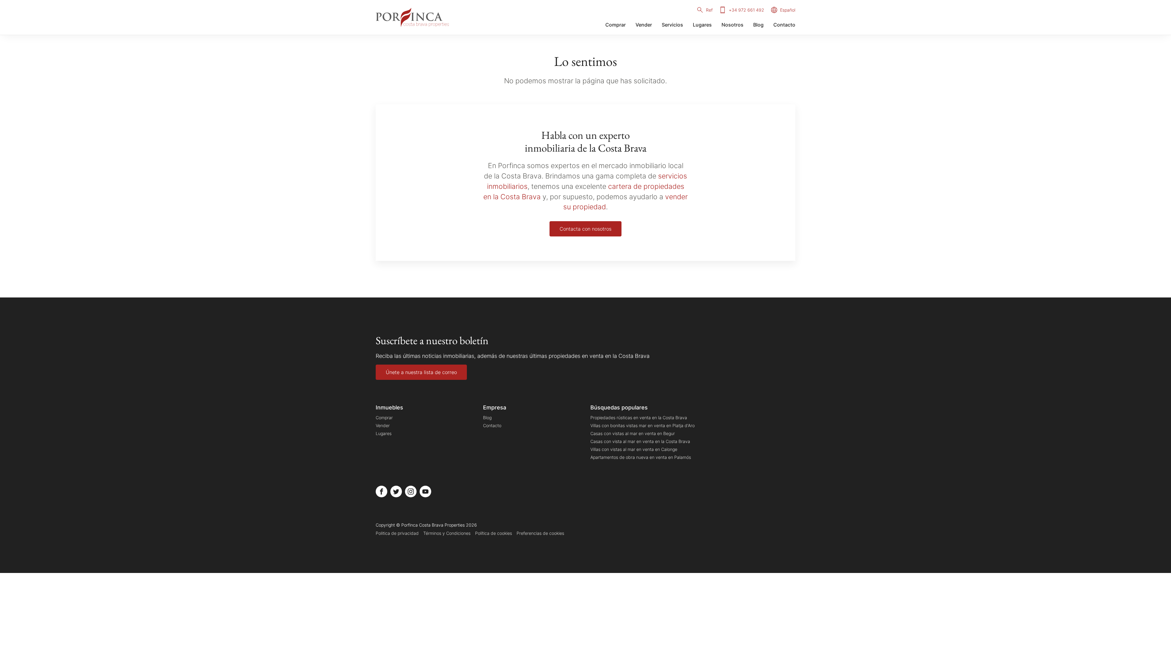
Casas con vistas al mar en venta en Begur (632, 433)
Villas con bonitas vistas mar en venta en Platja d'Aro (642, 425)
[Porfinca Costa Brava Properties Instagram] (411, 491)
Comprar (615, 25)
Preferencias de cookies (540, 533)
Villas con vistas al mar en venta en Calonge (633, 449)
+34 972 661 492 (746, 10)
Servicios (672, 25)
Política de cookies (493, 533)
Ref (709, 10)
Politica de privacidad (397, 533)
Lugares (702, 25)
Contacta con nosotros (585, 229)
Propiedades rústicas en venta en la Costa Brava (638, 417)
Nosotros (732, 25)
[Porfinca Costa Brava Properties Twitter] (396, 491)
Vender (644, 25)
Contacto (784, 25)
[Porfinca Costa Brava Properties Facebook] (381, 491)
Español (787, 10)
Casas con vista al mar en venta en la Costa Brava (640, 441)
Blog (758, 25)
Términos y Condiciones (447, 533)
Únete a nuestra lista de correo (421, 372)
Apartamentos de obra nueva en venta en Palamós (640, 457)
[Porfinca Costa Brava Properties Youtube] (425, 491)
